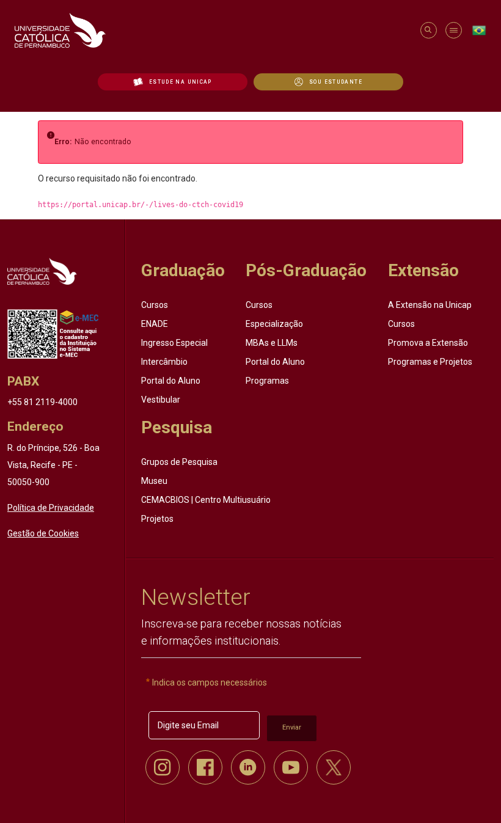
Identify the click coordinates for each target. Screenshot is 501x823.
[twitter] (333, 767)
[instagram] (162, 767)
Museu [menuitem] (154, 481)
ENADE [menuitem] (154, 324)
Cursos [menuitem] (154, 305)
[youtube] (291, 767)
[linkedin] (248, 767)
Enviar (291, 727)
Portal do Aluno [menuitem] (170, 381)
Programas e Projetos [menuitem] (430, 362)
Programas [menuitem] (267, 381)
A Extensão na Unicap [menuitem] (430, 305)
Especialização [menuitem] (274, 324)
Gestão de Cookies (43, 533)
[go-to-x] (211, 30)
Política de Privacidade (50, 508)
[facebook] (205, 767)
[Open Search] (428, 30)
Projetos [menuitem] (157, 519)
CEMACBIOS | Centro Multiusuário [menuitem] (206, 500)
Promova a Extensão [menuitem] (428, 343)
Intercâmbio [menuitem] (164, 362)
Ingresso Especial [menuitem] (174, 343)
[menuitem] (172, 81)
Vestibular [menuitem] (160, 399)
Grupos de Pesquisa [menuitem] (179, 462)
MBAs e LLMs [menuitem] (272, 343)
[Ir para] (42, 271)
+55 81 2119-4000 (42, 402)
